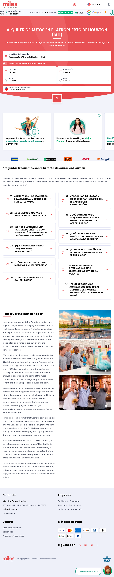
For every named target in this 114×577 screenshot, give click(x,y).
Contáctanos (9, 513)
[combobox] (59, 56)
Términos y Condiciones (69, 505)
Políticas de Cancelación (70, 509)
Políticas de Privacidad (69, 501)
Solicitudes (8, 531)
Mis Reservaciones (12, 527)
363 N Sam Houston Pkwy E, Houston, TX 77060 (24, 505)
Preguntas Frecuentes (13, 536)
